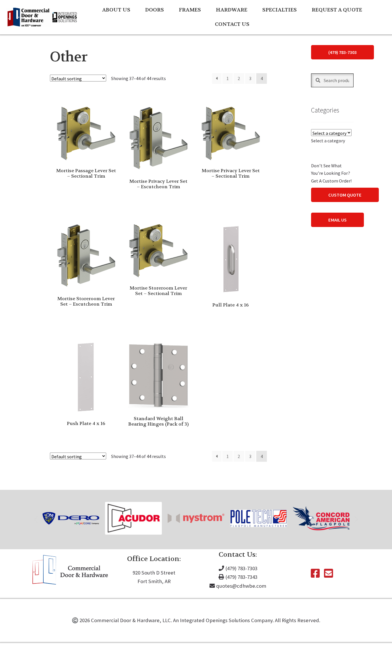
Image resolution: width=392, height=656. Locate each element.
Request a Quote (337, 10)
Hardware (231, 10)
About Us (116, 10)
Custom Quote (345, 195)
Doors (154, 10)
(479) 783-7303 (342, 52)
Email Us (337, 220)
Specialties (279, 10)
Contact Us (232, 24)
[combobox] (328, 140)
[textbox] (328, 140)
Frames (190, 10)
